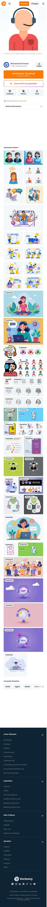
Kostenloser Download (23, 74)
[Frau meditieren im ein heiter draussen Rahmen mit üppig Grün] (23, 417)
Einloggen (34, 4)
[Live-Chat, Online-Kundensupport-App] (16, 574)
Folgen (39, 66)
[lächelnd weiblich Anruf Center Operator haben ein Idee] (13, 191)
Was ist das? (23, 101)
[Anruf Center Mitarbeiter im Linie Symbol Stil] (10, 494)
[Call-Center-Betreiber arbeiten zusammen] (23, 816)
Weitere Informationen (13, 106)
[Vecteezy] (3, 3)
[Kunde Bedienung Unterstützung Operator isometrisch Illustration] (12, 249)
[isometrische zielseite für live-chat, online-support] (16, 798)
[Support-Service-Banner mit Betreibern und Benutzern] (16, 699)
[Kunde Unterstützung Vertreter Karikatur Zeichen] (13, 211)
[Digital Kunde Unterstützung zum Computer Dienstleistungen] (14, 230)
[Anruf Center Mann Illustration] (16, 512)
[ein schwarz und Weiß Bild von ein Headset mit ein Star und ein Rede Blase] (10, 465)
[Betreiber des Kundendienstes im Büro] (16, 602)
